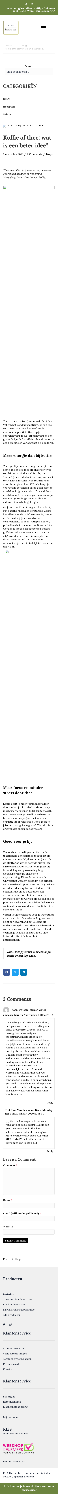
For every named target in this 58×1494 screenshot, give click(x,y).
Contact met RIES (13, 1348)
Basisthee (8, 1294)
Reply (50, 1102)
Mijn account (11, 1417)
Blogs (49, 154)
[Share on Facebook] (6, 972)
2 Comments (34, 154)
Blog (24, 45)
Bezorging (9, 1396)
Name (7, 1200)
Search (29, 66)
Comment (10, 1165)
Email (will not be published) (22, 1213)
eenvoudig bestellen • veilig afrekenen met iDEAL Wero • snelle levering (31, 9)
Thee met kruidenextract (18, 1299)
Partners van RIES (14, 1461)
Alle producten (12, 1314)
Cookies (7, 1369)
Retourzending (12, 1401)
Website (8, 1226)
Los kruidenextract (14, 1304)
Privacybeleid (11, 1363)
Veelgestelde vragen (15, 1353)
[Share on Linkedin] (23, 972)
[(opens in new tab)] (18, 1447)
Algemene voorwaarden (17, 1358)
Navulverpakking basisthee (18, 1309)
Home (9, 45)
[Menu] (43, 27)
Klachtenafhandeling (15, 1406)
